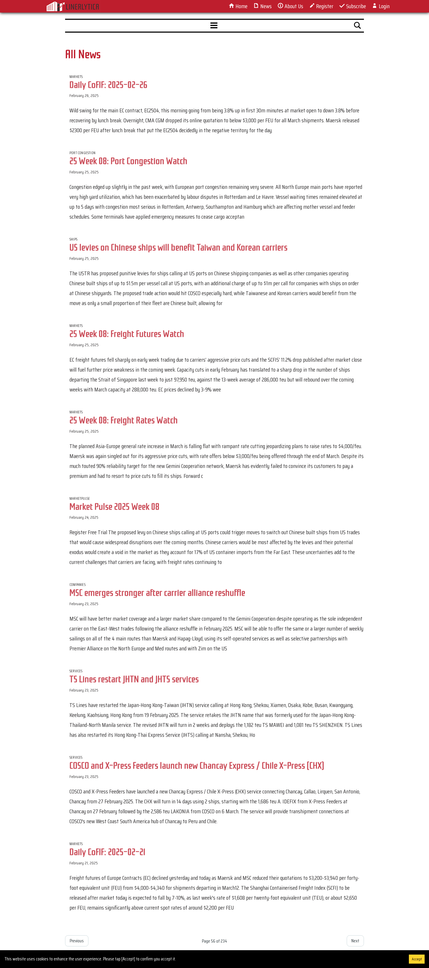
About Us (293, 6)
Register (324, 6)
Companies (77, 585)
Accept (417, 959)
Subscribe (355, 6)
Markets (76, 77)
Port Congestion (82, 153)
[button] (213, 25)
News (265, 6)
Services (76, 671)
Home (240, 6)
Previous (77, 940)
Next (355, 940)
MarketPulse (79, 498)
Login (384, 6)
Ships (73, 239)
